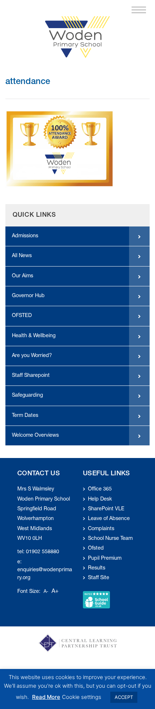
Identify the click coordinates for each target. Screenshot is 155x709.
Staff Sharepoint (31, 375)
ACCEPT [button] (124, 697)
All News (22, 256)
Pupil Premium (104, 558)
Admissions (25, 236)
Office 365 (100, 489)
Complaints (101, 529)
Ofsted (96, 548)
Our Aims (22, 276)
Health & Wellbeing (34, 336)
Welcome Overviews (35, 435)
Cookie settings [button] (81, 696)
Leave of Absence (109, 518)
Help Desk (100, 499)
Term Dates (25, 415)
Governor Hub (28, 296)
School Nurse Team (110, 538)
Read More (46, 696)
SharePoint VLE (106, 509)
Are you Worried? (32, 355)
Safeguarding (27, 395)
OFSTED (22, 315)
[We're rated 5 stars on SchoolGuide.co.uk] (96, 600)
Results (96, 568)
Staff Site (98, 578)
